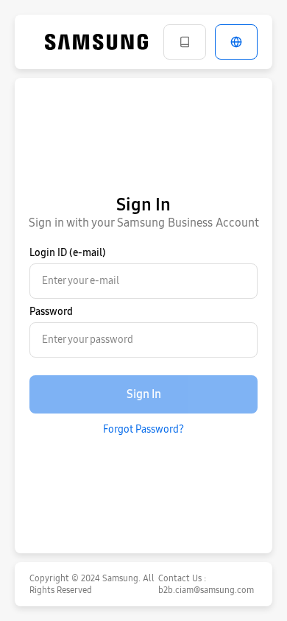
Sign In (144, 394)
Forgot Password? (143, 429)
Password (51, 311)
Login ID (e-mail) (67, 252)
